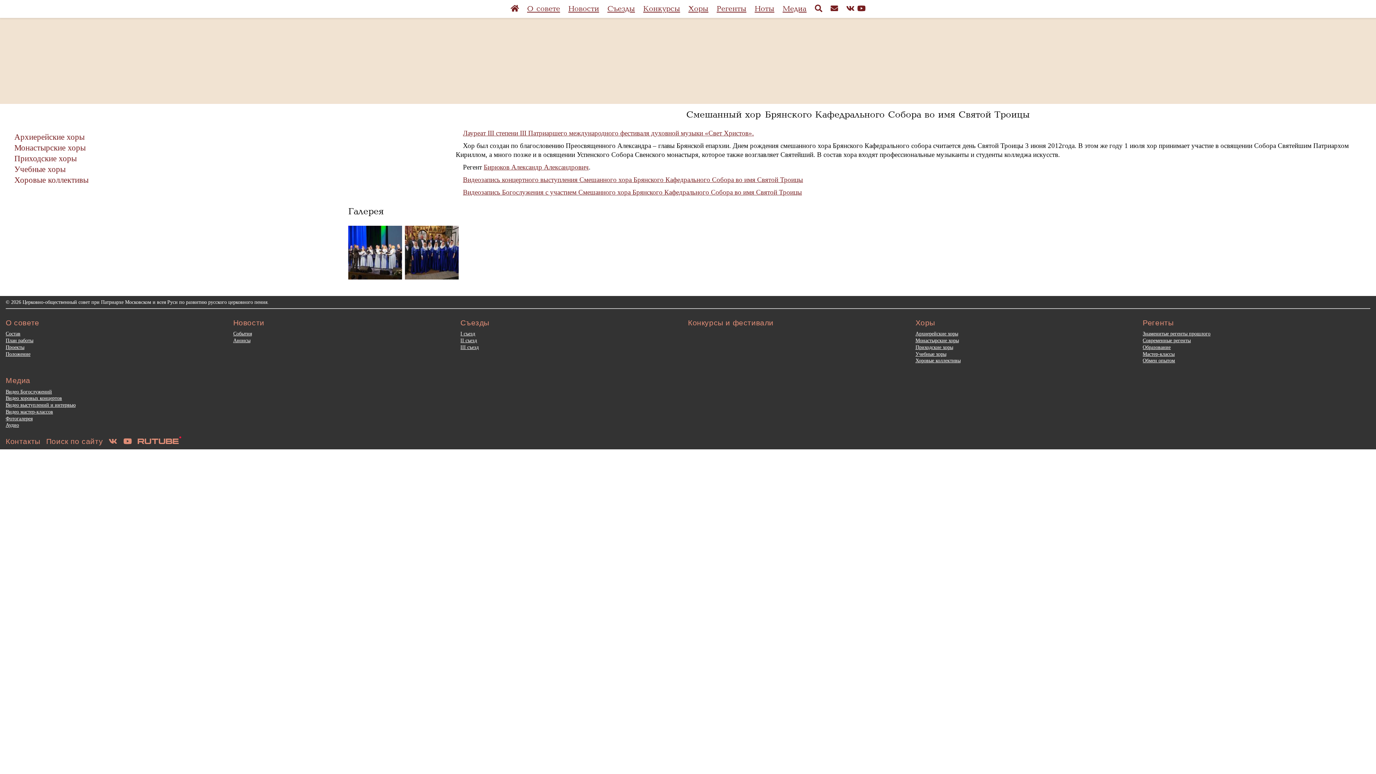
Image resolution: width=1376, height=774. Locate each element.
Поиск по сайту (74, 441)
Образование (1157, 347)
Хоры (698, 9)
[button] (375, 253)
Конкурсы (661, 9)
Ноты (764, 9)
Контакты (23, 441)
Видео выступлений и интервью (41, 405)
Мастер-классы (1159, 354)
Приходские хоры (45, 158)
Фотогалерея (19, 418)
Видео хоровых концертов (34, 398)
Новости (583, 9)
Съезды (621, 9)
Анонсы (241, 340)
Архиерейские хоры (49, 137)
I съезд (467, 333)
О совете (543, 9)
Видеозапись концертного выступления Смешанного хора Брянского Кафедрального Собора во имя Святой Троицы (633, 179)
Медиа (795, 9)
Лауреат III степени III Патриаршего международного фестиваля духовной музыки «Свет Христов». (608, 133)
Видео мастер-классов (29, 412)
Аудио (12, 425)
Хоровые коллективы (51, 180)
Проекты (15, 347)
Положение (18, 354)
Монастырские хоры (50, 147)
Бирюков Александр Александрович (536, 167)
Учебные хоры (40, 169)
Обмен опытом (1159, 360)
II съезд (468, 340)
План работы (19, 340)
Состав (13, 333)
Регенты (731, 9)
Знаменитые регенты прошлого (1176, 333)
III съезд (469, 347)
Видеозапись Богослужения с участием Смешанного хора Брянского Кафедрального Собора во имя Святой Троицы (632, 192)
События (242, 333)
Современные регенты (1167, 340)
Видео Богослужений (29, 392)
